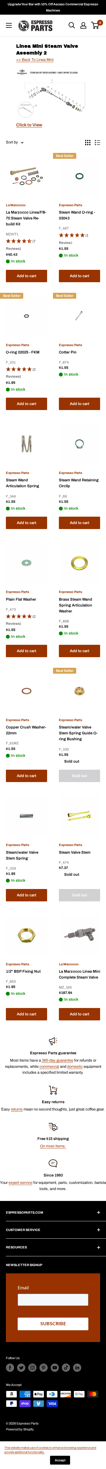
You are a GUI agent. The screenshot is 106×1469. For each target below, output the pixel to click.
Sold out (79, 776)
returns (17, 1109)
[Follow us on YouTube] (55, 1368)
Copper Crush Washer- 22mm (26, 730)
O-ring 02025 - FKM (22, 352)
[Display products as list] (97, 142)
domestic (75, 1067)
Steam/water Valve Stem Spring (22, 855)
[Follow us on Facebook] (10, 1368)
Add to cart (26, 276)
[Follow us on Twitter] (21, 1368)
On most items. (53, 1146)
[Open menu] (9, 25)
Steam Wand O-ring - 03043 (77, 215)
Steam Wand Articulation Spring (22, 483)
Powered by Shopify (20, 1429)
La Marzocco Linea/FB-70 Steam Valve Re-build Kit (26, 218)
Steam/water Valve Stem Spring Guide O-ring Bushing (78, 733)
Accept (60, 1460)
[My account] (83, 25)
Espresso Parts (70, 205)
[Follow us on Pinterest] (43, 1368)
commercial (49, 1067)
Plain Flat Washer (21, 599)
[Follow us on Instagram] (32, 1368)
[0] (95, 25)
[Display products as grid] (87, 142)
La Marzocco (16, 205)
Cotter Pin (68, 352)
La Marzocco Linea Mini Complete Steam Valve (79, 974)
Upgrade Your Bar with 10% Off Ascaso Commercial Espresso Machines (53, 7)
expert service (20, 1183)
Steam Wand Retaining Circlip (79, 483)
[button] (26, 245)
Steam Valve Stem (74, 852)
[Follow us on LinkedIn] (77, 1368)
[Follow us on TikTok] (66, 1368)
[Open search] (72, 25)
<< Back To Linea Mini (35, 60)
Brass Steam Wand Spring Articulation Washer (75, 605)
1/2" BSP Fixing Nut (23, 971)
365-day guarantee (57, 1060)
